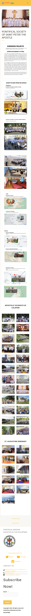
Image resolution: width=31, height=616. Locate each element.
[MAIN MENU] (27, 3)
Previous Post (15, 518)
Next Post (16, 523)
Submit (7, 602)
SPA (3, 40)
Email (6, 591)
